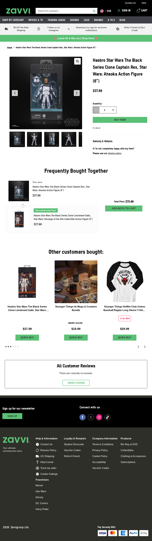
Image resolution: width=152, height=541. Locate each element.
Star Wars (41, 491)
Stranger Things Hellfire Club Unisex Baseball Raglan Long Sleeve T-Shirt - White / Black (124, 308)
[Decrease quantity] (96, 110)
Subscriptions (128, 462)
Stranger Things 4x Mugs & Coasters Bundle (76, 308)
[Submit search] (94, 10)
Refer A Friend (72, 456)
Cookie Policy (99, 456)
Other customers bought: (76, 251)
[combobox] (66, 11)
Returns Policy (48, 450)
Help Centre (46, 462)
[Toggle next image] (77, 93)
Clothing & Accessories (133, 456)
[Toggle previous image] (15, 93)
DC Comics (42, 503)
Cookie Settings (49, 474)
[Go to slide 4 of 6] (13, 346)
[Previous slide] (138, 346)
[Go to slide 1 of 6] (6, 346)
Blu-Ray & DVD (129, 444)
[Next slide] (144, 346)
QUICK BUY (27, 337)
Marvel (39, 485)
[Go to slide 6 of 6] (17, 346)
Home (9, 47)
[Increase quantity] (113, 110)
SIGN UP (12, 416)
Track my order (48, 468)
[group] (46, 93)
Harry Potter (42, 509)
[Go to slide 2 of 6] (8, 346)
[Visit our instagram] (99, 417)
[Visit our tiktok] (107, 417)
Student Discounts (74, 444)
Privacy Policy (100, 450)
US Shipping (47, 456)
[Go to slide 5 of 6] (15, 346)
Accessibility (99, 462)
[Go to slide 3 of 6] (10, 346)
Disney (39, 497)
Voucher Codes (72, 450)
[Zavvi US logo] (19, 11)
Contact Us (46, 444)
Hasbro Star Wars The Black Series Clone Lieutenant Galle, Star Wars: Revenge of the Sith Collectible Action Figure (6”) (27, 308)
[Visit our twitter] (91, 417)
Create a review (76, 382)
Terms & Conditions (103, 444)
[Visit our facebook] (83, 417)
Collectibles (127, 450)
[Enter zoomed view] (77, 61)
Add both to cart (124, 208)
